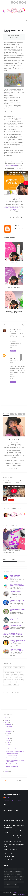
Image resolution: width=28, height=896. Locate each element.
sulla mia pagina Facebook (11, 207)
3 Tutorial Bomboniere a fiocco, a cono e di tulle (16, 650)
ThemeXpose (21, 894)
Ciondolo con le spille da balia (14, 758)
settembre (9, 731)
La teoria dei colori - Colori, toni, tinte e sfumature (15, 577)
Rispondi (13, 350)
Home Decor (7, 674)
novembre (9, 726)
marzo (8, 744)
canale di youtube (13, 209)
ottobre (8, 729)
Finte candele (14, 262)
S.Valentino (7, 682)
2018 (6, 720)
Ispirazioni (14, 674)
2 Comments (14, 37)
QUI (20, 118)
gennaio (8, 769)
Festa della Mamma (9, 672)
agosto (8, 733)
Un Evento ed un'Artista (12, 749)
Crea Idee (15, 892)
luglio (7, 735)
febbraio (8, 747)
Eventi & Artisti (17, 669)
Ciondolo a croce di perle (10, 849)
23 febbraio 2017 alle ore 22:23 (16, 334)
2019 (6, 718)
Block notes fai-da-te (15, 625)
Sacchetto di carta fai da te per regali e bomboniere (17, 641)
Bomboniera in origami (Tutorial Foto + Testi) (14, 831)
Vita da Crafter (8, 684)
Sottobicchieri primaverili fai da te (15, 751)
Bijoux (15, 667)
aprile (8, 742)
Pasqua (20, 677)
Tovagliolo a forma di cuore (13, 764)
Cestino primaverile (14, 287)
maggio (8, 740)
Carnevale (21, 667)
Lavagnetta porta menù (12, 753)
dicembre (9, 724)
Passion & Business (8, 679)
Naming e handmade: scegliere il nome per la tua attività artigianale (12, 633)
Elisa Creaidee (15, 359)
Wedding (16, 684)
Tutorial (14, 682)
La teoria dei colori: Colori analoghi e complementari (17, 584)
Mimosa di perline (8, 859)
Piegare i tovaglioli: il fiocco (11, 853)
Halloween (18, 672)
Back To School (8, 667)
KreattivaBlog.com (9, 94)
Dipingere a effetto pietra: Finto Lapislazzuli (17, 601)
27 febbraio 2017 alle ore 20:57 (16, 361)
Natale (5, 677)
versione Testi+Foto (11, 165)
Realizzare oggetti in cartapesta (15, 592)
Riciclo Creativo (19, 679)
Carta (5, 669)
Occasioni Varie (13, 677)
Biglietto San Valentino (12, 766)
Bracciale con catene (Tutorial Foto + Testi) (14, 845)
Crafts (10, 669)
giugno (8, 738)
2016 (6, 771)
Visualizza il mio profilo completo (12, 800)
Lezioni (21, 674)
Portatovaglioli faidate (11, 755)
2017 (6, 722)
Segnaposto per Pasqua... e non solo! (14, 312)
